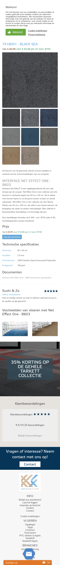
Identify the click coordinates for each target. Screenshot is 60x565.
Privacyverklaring (36, 34)
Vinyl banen (30, 533)
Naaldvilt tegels (30, 541)
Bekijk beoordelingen (30, 435)
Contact (30, 464)
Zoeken (30, 508)
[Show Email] (44, 563)
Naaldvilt (30, 538)
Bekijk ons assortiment (30, 500)
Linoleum (30, 530)
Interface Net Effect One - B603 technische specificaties (26, 278)
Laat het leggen (30, 502)
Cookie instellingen (30, 516)
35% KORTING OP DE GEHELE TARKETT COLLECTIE (30, 369)
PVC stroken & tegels (30, 535)
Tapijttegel (30, 524)
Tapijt (30, 527)
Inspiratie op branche (30, 505)
